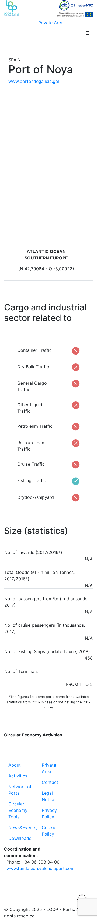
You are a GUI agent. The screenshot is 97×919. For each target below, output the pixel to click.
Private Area (50, 22)
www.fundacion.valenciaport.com (40, 868)
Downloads (19, 838)
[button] (87, 33)
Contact (50, 782)
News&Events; (22, 827)
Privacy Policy (49, 813)
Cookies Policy (50, 831)
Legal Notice (48, 796)
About (14, 765)
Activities (17, 775)
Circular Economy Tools (17, 810)
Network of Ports (20, 790)
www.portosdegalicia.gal (33, 81)
